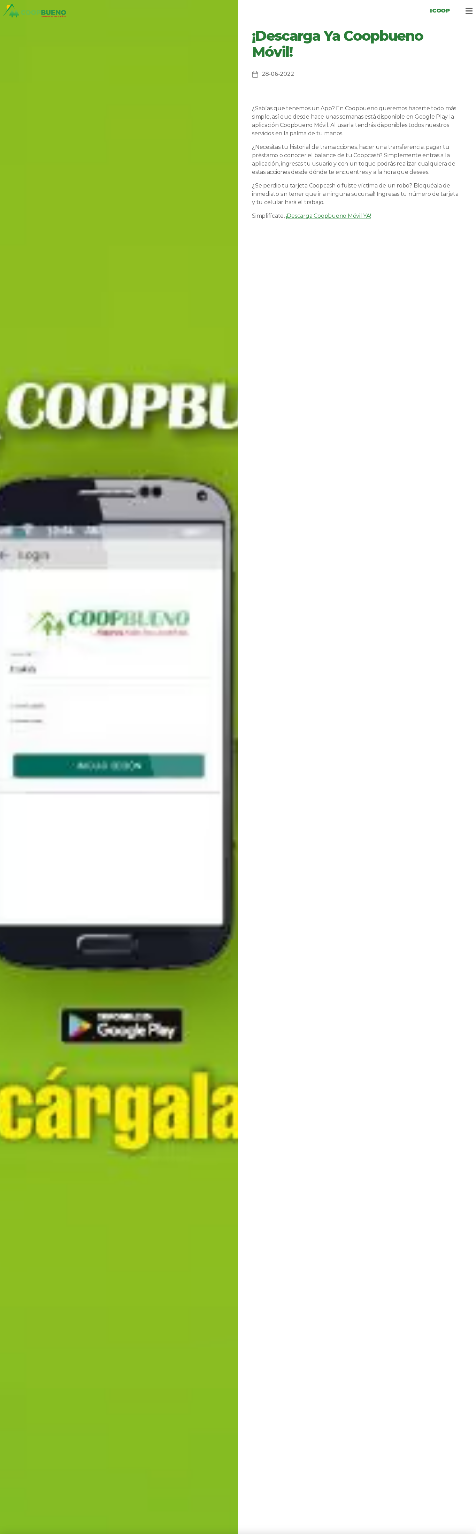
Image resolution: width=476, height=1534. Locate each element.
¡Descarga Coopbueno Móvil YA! (328, 216)
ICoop (440, 10)
